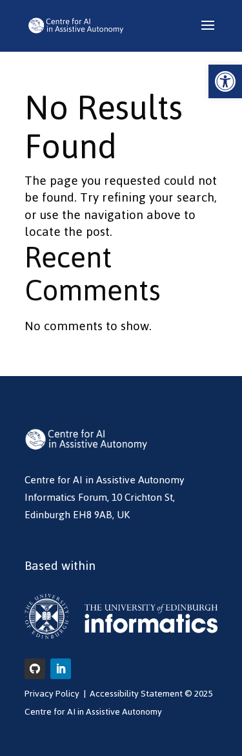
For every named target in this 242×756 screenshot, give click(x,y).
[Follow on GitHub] (35, 668)
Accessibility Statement (136, 693)
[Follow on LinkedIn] (60, 668)
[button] (225, 81)
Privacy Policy (52, 693)
